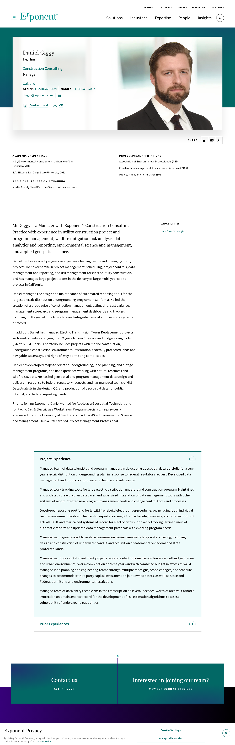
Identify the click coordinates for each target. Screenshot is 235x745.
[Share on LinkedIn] (204, 140)
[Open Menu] (14, 16)
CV (61, 105)
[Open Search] (220, 18)
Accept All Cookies (171, 738)
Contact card (38, 105)
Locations (217, 7)
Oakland (29, 83)
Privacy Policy (44, 741)
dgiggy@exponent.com (38, 95)
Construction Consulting (42, 68)
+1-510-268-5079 (46, 89)
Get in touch (64, 688)
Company (166, 7)
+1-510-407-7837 (84, 89)
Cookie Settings (171, 730)
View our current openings (171, 689)
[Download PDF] (218, 140)
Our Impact (149, 7)
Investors (198, 7)
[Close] (226, 733)
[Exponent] (39, 17)
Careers (182, 7)
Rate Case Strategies (173, 231)
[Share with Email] (211, 140)
